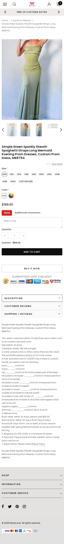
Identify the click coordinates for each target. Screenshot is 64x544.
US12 (49, 174)
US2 (12, 174)
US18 (5, 181)
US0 (4, 174)
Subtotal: (6, 242)
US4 (19, 174)
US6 (27, 174)
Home (5, 20)
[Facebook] (3, 506)
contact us (29, 355)
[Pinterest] (17, 506)
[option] (32, 12)
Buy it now (32, 268)
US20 (13, 181)
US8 (34, 174)
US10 (41, 174)
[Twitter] (10, 506)
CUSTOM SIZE (26, 181)
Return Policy (38, 444)
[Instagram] (24, 506)
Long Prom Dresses (21, 20)
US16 (57, 174)
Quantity (6, 229)
